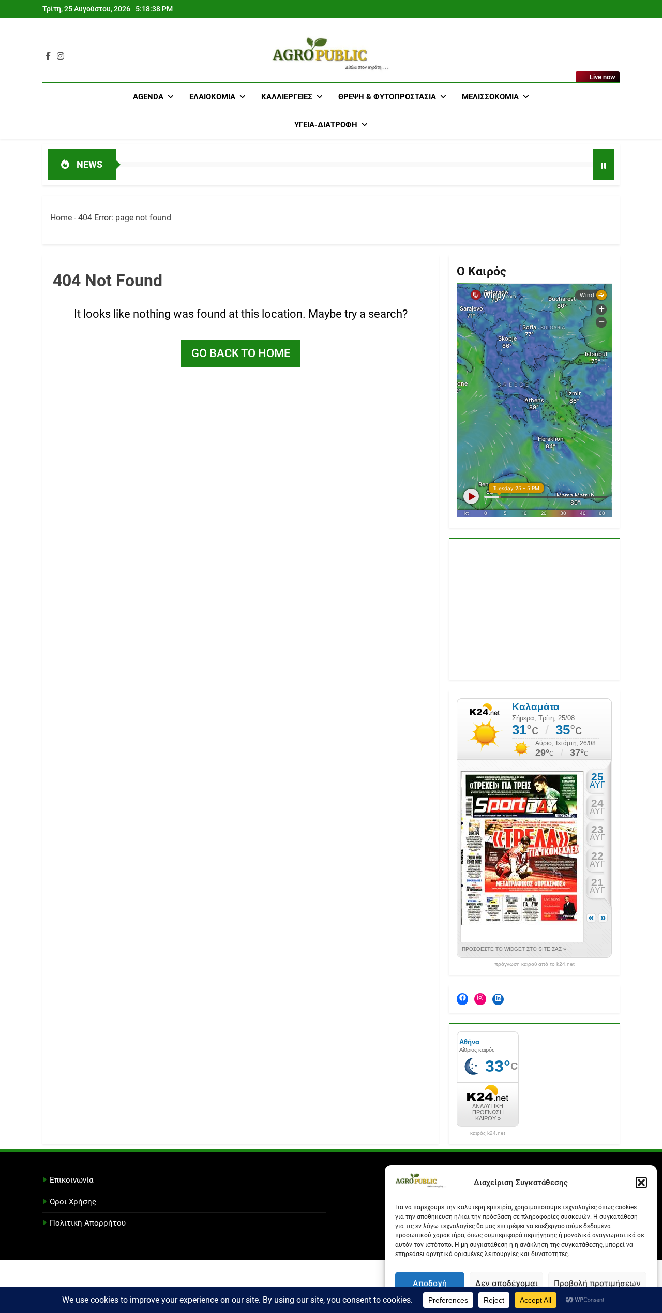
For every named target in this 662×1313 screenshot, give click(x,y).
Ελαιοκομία (212, 96)
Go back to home (240, 353)
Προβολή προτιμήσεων (597, 1283)
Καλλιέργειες (286, 96)
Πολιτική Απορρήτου (88, 1223)
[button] (641, 1182)
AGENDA (148, 96)
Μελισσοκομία (490, 96)
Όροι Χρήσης (73, 1201)
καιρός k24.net (487, 1133)
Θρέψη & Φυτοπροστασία (387, 96)
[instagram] (60, 56)
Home (61, 218)
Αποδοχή (430, 1283)
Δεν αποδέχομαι (506, 1283)
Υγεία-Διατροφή (325, 124)
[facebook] (48, 56)
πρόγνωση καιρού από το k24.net (534, 964)
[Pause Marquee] (603, 164)
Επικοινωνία (71, 1180)
